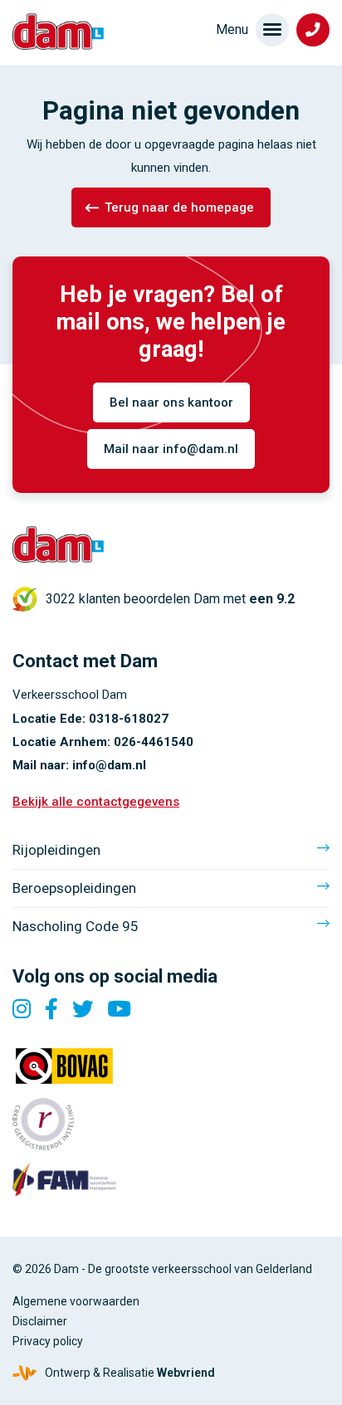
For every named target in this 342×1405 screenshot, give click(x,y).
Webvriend (186, 1372)
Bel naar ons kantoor (171, 402)
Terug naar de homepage (179, 207)
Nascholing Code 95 (75, 926)
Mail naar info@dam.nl (171, 449)
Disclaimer (39, 1321)
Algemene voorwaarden (75, 1301)
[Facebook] (51, 1009)
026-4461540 (153, 741)
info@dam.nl (109, 765)
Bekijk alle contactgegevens (95, 801)
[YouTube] (119, 1009)
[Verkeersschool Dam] (58, 31)
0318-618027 (129, 718)
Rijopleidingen (56, 850)
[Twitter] (83, 1009)
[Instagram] (21, 1009)
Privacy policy (47, 1341)
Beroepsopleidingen (74, 888)
